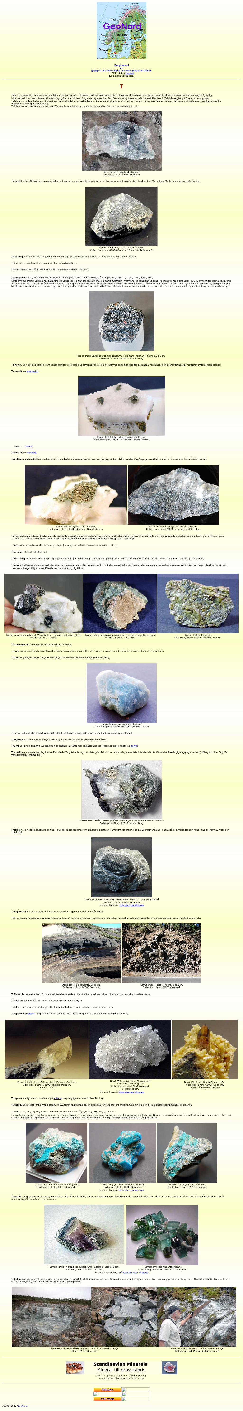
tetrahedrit (32, 371)
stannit (29, 446)
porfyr (134, 745)
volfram (57, 1098)
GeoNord (22, 1406)
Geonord (130, 73)
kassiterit (31, 452)
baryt (31, 1013)
